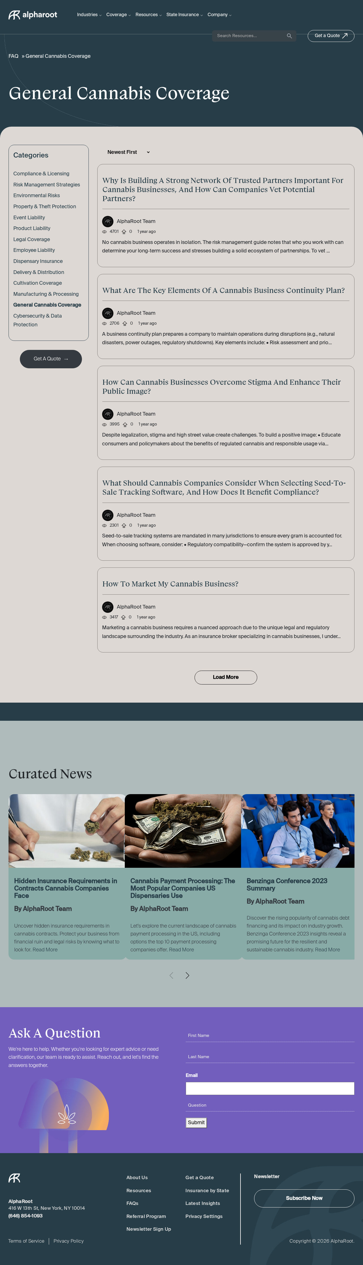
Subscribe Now (304, 1198)
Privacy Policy (69, 1241)
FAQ (13, 56)
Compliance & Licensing (41, 174)
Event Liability (29, 217)
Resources (138, 1191)
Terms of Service (26, 1241)
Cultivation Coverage (37, 283)
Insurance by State (207, 1191)
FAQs (132, 1203)
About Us (137, 1177)
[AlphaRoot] (33, 15)
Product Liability (31, 228)
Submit (196, 1122)
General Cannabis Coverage (47, 305)
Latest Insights (202, 1203)
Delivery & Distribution (38, 272)
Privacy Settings (204, 1216)
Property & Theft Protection (44, 206)
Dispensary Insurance (38, 261)
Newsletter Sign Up (148, 1229)
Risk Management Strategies (46, 185)
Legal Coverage (31, 239)
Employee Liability (34, 250)
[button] (189, 975)
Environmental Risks (36, 195)
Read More (45, 950)
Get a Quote (199, 1177)
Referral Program (146, 1216)
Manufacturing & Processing (46, 294)
